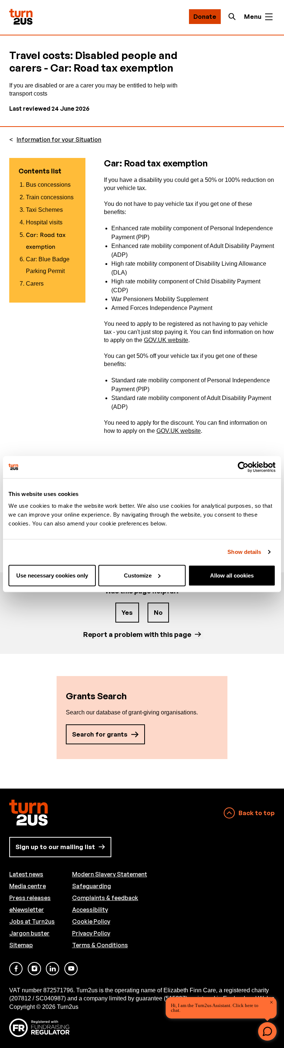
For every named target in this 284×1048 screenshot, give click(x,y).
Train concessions (50, 197)
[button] (267, 1031)
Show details (244, 552)
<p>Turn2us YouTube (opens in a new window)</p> (71, 968)
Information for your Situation (59, 139)
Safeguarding (91, 886)
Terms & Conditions (100, 945)
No (158, 612)
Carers (35, 283)
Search (234, 16)
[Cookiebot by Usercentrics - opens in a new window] (243, 467)
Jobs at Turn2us (32, 921)
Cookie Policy (91, 921)
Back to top (257, 813)
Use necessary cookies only (52, 575)
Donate (204, 16)
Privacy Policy (91, 933)
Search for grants (100, 734)
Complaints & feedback (105, 898)
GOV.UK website (166, 340)
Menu (252, 16)
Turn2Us (21, 17)
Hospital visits (44, 222)
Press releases (30, 898)
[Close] (271, 1002)
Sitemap (21, 945)
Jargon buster (29, 933)
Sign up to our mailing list (55, 847)
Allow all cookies (232, 575)
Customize (138, 575)
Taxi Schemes (44, 210)
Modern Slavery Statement (109, 874)
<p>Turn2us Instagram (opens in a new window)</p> (34, 968)
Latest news (26, 874)
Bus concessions (48, 185)
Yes (127, 612)
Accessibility (90, 909)
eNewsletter (26, 909)
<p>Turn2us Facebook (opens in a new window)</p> (16, 968)
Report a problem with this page (137, 634)
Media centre (27, 886)
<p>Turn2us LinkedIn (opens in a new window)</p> (52, 968)
